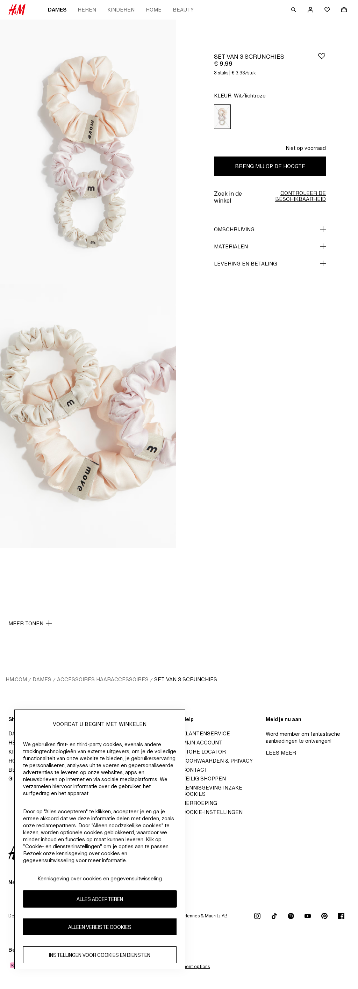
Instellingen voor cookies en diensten (99, 955)
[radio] (222, 116)
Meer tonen (25, 623)
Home (154, 10)
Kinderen (121, 10)
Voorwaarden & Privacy (217, 761)
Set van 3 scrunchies (185, 679)
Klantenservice (206, 733)
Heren (87, 10)
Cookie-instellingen (212, 812)
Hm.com (16, 679)
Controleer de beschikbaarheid (300, 196)
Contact (194, 770)
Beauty (183, 10)
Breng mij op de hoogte (270, 166)
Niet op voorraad (306, 148)
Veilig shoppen (204, 778)
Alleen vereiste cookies (99, 927)
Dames (57, 10)
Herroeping (199, 803)
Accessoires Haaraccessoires (103, 679)
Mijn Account (202, 743)
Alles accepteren (100, 899)
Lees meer (281, 753)
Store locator (204, 752)
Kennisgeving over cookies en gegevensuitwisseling (99, 878)
